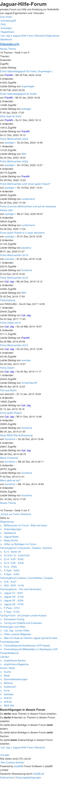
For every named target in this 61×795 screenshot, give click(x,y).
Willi (23, 154)
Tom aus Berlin (8, 390)
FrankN (9, 75)
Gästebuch (9, 44)
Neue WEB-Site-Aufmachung (16, 435)
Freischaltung (7, 300)
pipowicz (26, 247)
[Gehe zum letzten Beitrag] (35, 86)
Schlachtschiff (29, 383)
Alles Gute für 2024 (10, 116)
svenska (9, 259)
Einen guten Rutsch (11, 413)
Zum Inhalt (6, 17)
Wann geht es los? (10, 480)
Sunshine (26, 270)
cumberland (28, 199)
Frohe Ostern (7, 368)
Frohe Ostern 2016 (10, 322)
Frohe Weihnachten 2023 (14, 139)
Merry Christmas (9, 458)
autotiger (26, 109)
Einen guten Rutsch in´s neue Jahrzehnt (22, 232)
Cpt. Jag (9, 281)
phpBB (18, 766)
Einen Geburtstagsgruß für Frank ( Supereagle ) (26, 71)
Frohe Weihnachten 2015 (14, 345)
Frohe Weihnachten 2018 (14, 277)
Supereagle (27, 86)
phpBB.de (38, 773)
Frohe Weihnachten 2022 (14, 161)
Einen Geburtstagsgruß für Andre (18, 94)
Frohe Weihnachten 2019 (14, 255)
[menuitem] (3, 24)
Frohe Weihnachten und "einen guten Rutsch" (25, 184)
